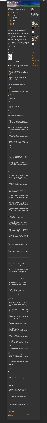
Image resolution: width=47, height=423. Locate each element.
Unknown (10, 64)
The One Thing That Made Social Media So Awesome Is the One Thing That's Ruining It (36, 27)
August (33, 55)
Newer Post (9, 414)
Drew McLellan (10, 370)
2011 (32, 49)
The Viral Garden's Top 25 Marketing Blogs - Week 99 (35, 66)
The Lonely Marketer (10, 24)
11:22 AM (10, 68)
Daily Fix (9, 14)
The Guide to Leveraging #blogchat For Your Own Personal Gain (36, 43)
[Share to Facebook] (17, 61)
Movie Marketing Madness (11, 26)
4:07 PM (10, 362)
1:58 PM (10, 213)
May (32, 57)
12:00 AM (10, 138)
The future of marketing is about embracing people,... (35, 64)
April (32, 58)
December (33, 52)
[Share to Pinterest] (18, 61)
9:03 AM (10, 168)
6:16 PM (10, 383)
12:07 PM (10, 88)
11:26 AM (10, 74)
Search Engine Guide (10, 12)
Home (18, 414)
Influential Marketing (10, 15)
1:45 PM (10, 117)
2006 (32, 77)
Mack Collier (10, 170)
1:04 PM (10, 108)
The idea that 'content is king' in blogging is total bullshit (36, 39)
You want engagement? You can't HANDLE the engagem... (35, 63)
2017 (32, 48)
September (33, 54)
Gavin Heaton (10, 126)
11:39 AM (10, 296)
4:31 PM (10, 147)
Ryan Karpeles (10, 114)
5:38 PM (10, 368)
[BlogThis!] (16, 61)
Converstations (10, 21)
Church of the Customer (11, 17)
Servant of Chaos (10, 23)
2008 (32, 51)
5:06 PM (10, 247)
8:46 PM (10, 256)
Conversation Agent (10, 18)
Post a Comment (10, 413)
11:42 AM (10, 80)
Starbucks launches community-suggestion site (35, 65)
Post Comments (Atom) (12, 415)
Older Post (28, 414)
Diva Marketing (10, 20)
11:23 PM (10, 132)
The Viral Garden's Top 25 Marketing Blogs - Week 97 (35, 70)
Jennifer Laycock (10, 94)
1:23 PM (10, 112)
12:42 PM (10, 92)
